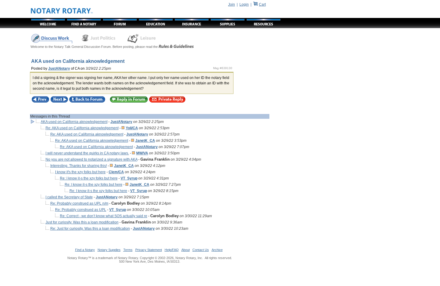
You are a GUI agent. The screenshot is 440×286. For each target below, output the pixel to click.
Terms (128, 250)
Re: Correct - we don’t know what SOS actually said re (103, 216)
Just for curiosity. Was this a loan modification (82, 222)
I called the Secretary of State (69, 197)
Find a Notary (85, 250)
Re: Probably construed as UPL (80, 210)
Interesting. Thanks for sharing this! (78, 166)
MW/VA (142, 153)
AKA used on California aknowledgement (74, 122)
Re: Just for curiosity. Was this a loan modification (90, 228)
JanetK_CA (145, 141)
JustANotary (59, 68)
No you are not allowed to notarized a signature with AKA (91, 159)
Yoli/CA (132, 128)
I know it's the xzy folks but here (80, 172)
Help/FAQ (172, 250)
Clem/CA (116, 172)
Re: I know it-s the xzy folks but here (89, 178)
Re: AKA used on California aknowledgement (82, 128)
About (185, 250)
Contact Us (200, 250)
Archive (217, 250)
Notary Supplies (109, 250)
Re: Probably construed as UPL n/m (79, 203)
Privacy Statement (148, 250)
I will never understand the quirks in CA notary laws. (87, 153)
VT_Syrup (129, 178)
